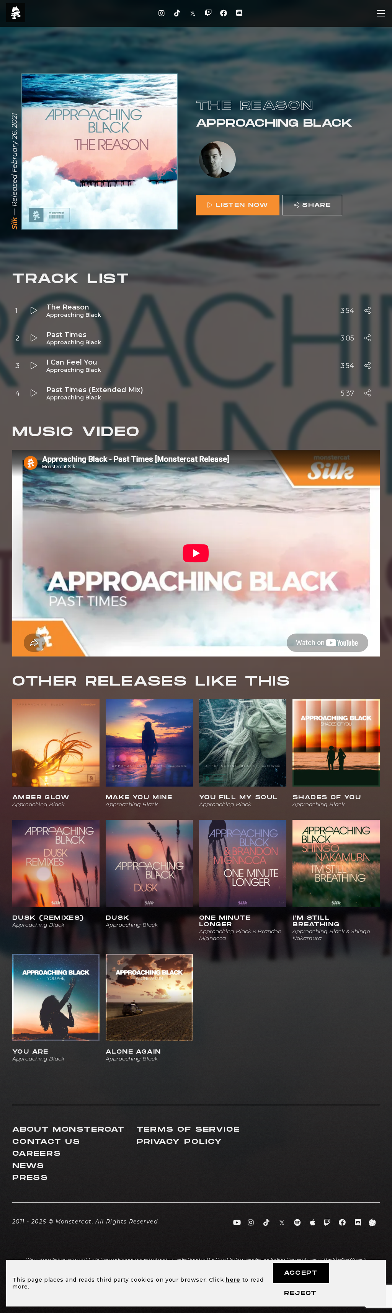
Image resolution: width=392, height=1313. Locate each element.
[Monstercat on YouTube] (237, 1223)
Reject (300, 1293)
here (232, 1279)
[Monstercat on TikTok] (177, 13)
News (28, 1166)
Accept (300, 1273)
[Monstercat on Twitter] (192, 13)
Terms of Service (188, 1130)
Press (30, 1178)
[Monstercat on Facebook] (223, 13)
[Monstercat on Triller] (372, 1223)
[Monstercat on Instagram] (161, 13)
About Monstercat (68, 1130)
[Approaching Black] (217, 160)
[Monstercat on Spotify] (297, 1223)
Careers (36, 1154)
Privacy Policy (179, 1142)
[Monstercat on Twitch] (208, 13)
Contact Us (46, 1142)
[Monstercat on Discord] (239, 13)
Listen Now (242, 205)
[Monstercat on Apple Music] (313, 1223)
